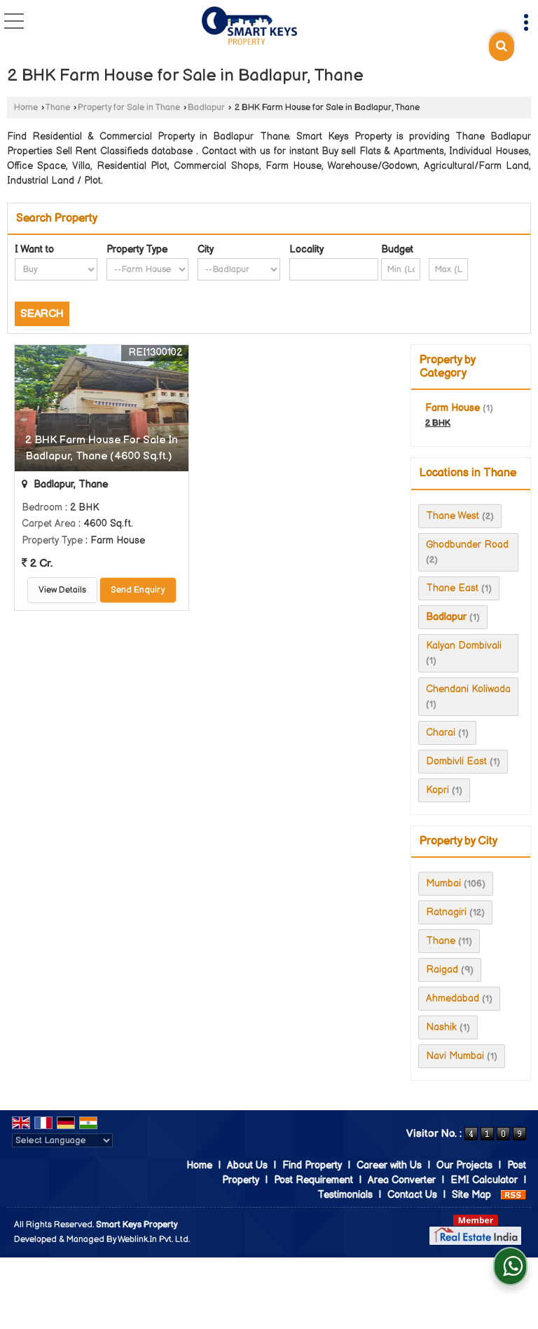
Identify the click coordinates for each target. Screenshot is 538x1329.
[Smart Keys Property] (249, 27)
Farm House (452, 408)
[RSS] (513, 1195)
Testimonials (345, 1195)
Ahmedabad (452, 998)
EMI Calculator (484, 1180)
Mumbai (443, 883)
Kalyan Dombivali (464, 646)
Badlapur (206, 107)
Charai (440, 732)
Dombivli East (456, 761)
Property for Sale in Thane (129, 107)
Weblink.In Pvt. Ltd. (154, 1239)
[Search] (501, 46)
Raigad (442, 970)
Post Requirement (313, 1180)
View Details (62, 590)
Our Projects (464, 1165)
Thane (58, 107)
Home (26, 107)
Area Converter (402, 1180)
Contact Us (412, 1195)
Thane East (452, 588)
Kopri (437, 790)
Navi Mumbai (455, 1056)
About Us (247, 1165)
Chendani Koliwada (468, 689)
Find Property (312, 1165)
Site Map (471, 1195)
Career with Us (389, 1165)
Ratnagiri (446, 912)
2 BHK (437, 423)
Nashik (441, 1027)
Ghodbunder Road (467, 545)
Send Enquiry (138, 590)
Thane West (452, 516)
